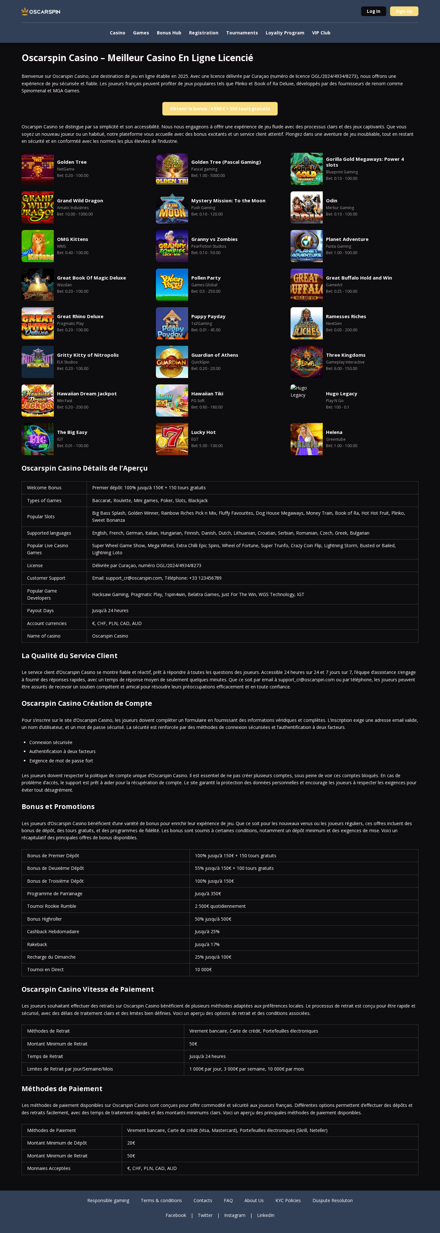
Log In (373, 11)
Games (141, 33)
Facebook (176, 1215)
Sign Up (404, 11)
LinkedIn (265, 1215)
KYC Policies (288, 1200)
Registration (203, 33)
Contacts (203, 1200)
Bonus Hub (169, 33)
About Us (254, 1200)
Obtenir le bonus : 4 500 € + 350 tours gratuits (220, 109)
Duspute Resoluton (332, 1200)
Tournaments (242, 33)
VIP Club (321, 33)
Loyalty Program (285, 33)
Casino (117, 33)
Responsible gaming (108, 1200)
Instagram (234, 1215)
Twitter (205, 1215)
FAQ (228, 1200)
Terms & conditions (161, 1200)
